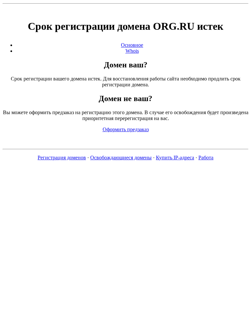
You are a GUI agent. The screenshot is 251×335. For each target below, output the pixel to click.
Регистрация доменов (62, 157)
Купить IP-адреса (175, 157)
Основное (132, 45)
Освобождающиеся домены (121, 157)
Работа (205, 157)
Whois (132, 51)
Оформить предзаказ (126, 129)
